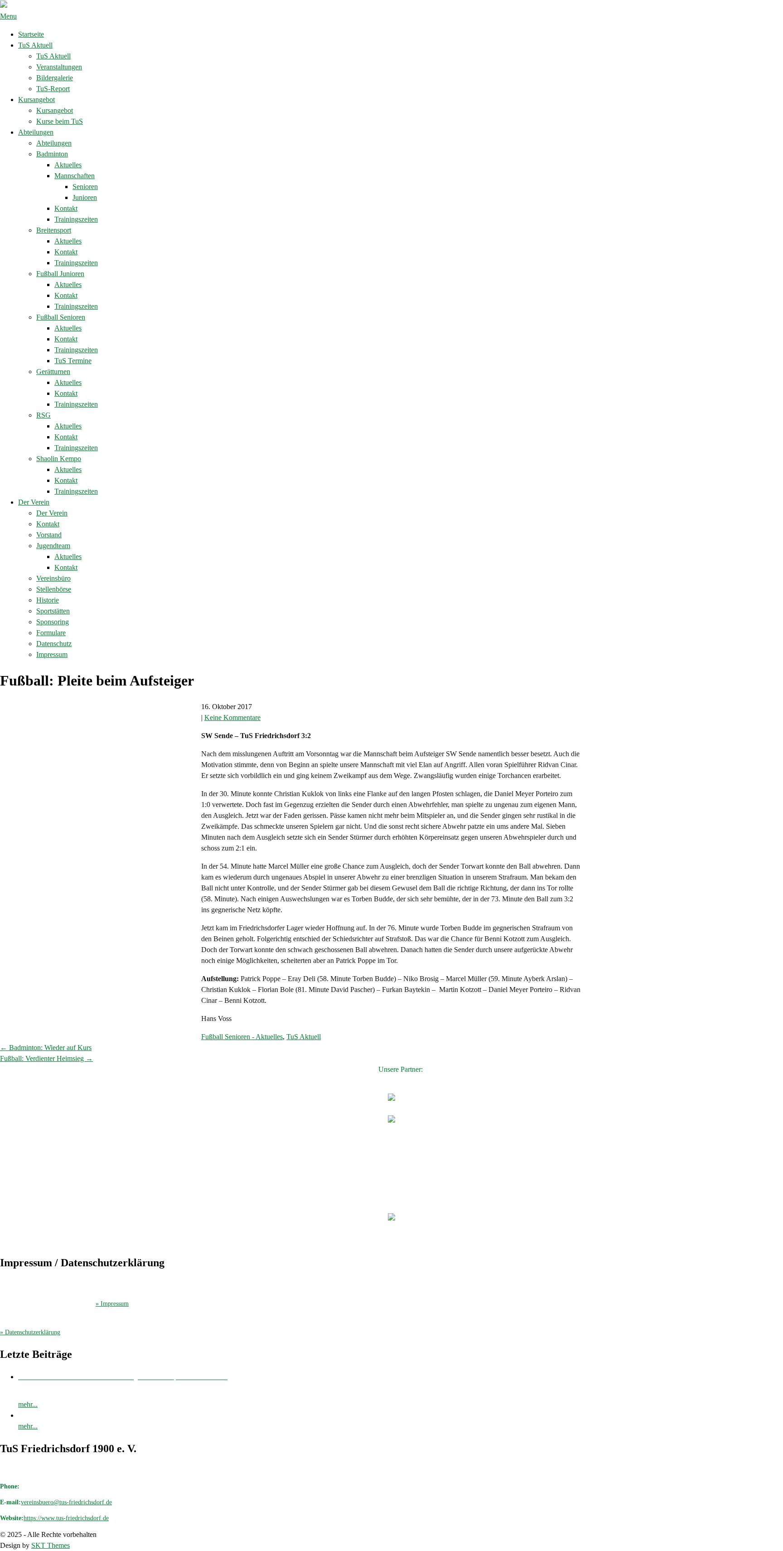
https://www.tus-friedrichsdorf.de (66, 1518)
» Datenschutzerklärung (30, 1332)
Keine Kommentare (232, 717)
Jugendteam (53, 545)
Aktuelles (68, 165)
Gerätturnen (53, 371)
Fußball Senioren (60, 317)
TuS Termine (73, 361)
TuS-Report (53, 88)
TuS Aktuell (35, 45)
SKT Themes (50, 1545)
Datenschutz (54, 643)
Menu (8, 16)
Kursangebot (36, 99)
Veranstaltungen (59, 67)
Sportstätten (53, 611)
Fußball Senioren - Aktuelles (242, 1036)
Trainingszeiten (76, 219)
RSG (43, 415)
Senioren (85, 186)
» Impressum (112, 1303)
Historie (47, 600)
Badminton (52, 154)
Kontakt (65, 208)
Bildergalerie (54, 78)
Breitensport (53, 230)
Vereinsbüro (53, 578)
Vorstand (49, 535)
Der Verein (33, 502)
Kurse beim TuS (59, 121)
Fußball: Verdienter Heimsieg (46, 1058)
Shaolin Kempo (58, 458)
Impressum (52, 654)
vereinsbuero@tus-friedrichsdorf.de (66, 1502)
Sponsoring (52, 622)
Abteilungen (35, 132)
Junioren (84, 197)
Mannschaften (74, 176)
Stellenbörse (53, 589)
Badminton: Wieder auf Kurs (46, 1047)
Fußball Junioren (60, 273)
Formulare (51, 633)
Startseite (31, 34)
